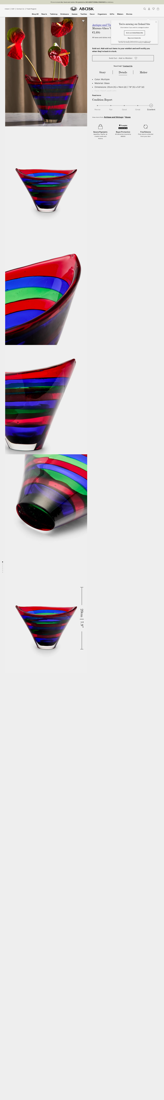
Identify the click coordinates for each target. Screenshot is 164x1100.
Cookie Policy (146, 42)
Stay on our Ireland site (134, 38)
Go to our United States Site (134, 33)
